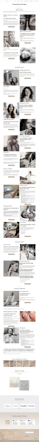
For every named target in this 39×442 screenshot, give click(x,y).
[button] (12, 422)
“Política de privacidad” (28, 434)
